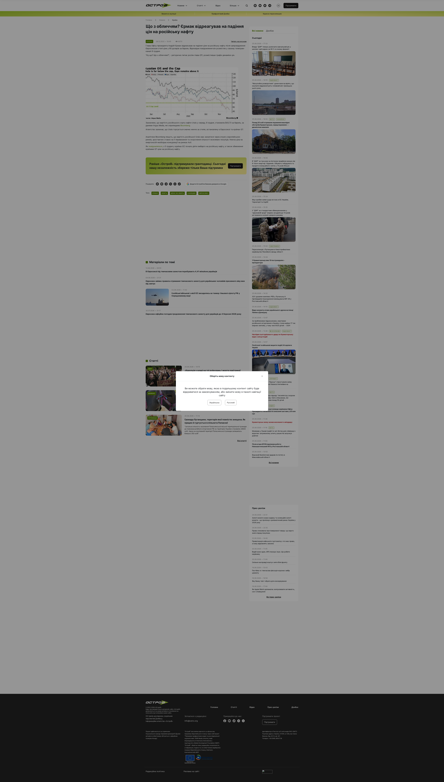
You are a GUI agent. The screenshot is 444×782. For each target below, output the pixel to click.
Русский (231, 402)
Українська (214, 402)
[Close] (262, 376)
